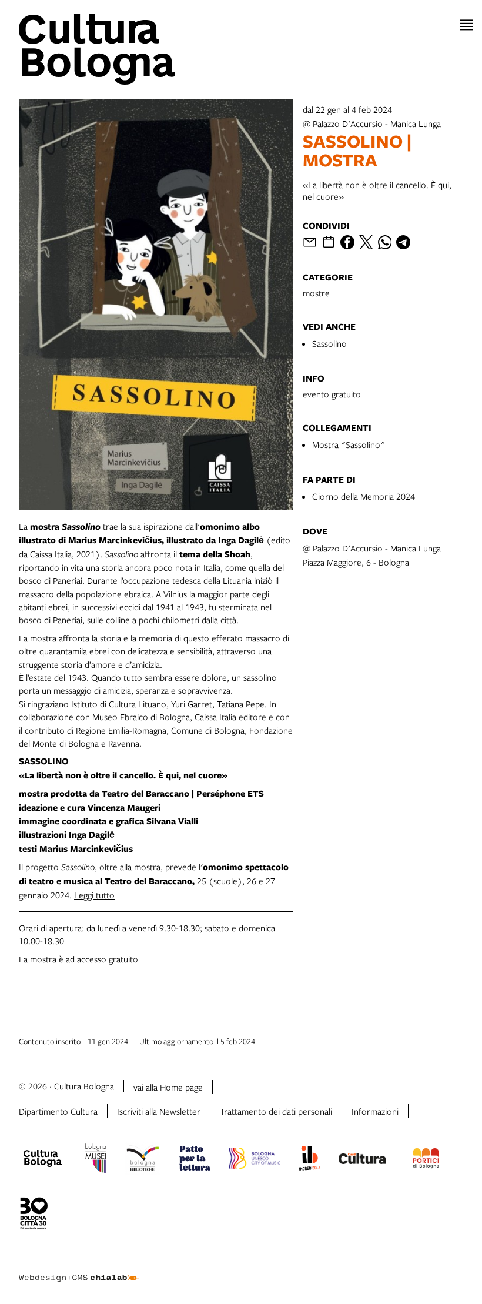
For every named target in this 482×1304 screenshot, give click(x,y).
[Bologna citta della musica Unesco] (254, 1160)
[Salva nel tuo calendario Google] (329, 242)
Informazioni (375, 1111)
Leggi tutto (94, 895)
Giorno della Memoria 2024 (363, 496)
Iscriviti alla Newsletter (158, 1111)
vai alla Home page (168, 1087)
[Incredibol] (309, 1160)
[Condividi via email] (310, 242)
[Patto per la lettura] (195, 1160)
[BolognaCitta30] (34, 1215)
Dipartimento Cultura (58, 1111)
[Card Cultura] (362, 1160)
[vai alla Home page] (127, 49)
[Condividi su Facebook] (347, 242)
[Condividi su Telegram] (403, 242)
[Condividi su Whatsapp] (385, 242)
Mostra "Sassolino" (348, 444)
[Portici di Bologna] (426, 1160)
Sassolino (329, 343)
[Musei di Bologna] (95, 1159)
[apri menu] (466, 25)
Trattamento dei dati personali (276, 1111)
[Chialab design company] (79, 1268)
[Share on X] (366, 242)
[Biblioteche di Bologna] (142, 1160)
